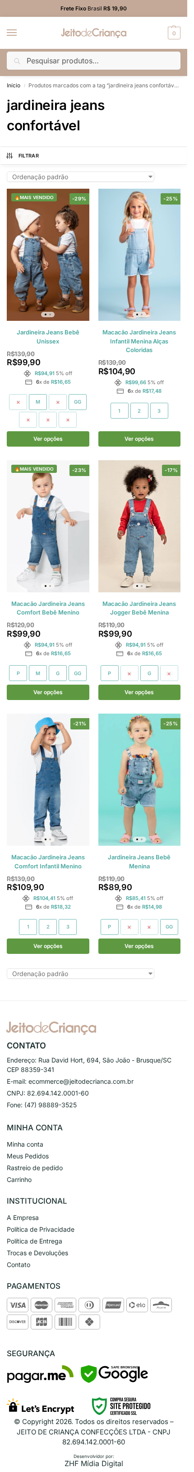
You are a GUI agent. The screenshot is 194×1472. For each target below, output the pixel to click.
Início (13, 85)
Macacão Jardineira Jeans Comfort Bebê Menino (48, 608)
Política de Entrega (34, 1241)
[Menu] (20, 33)
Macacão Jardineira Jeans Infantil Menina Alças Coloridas (139, 341)
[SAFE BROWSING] (114, 1380)
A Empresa (23, 1217)
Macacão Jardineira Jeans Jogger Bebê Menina (139, 608)
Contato (18, 1264)
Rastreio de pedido (35, 1168)
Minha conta (25, 1144)
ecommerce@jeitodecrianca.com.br (81, 1081)
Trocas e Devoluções (37, 1253)
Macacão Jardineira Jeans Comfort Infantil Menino (48, 861)
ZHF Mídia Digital (94, 1463)
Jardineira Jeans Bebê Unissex (48, 337)
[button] (173, 33)
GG (77, 402)
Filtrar (28, 155)
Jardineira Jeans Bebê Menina (139, 861)
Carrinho (19, 1179)
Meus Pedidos (28, 1156)
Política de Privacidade (40, 1229)
